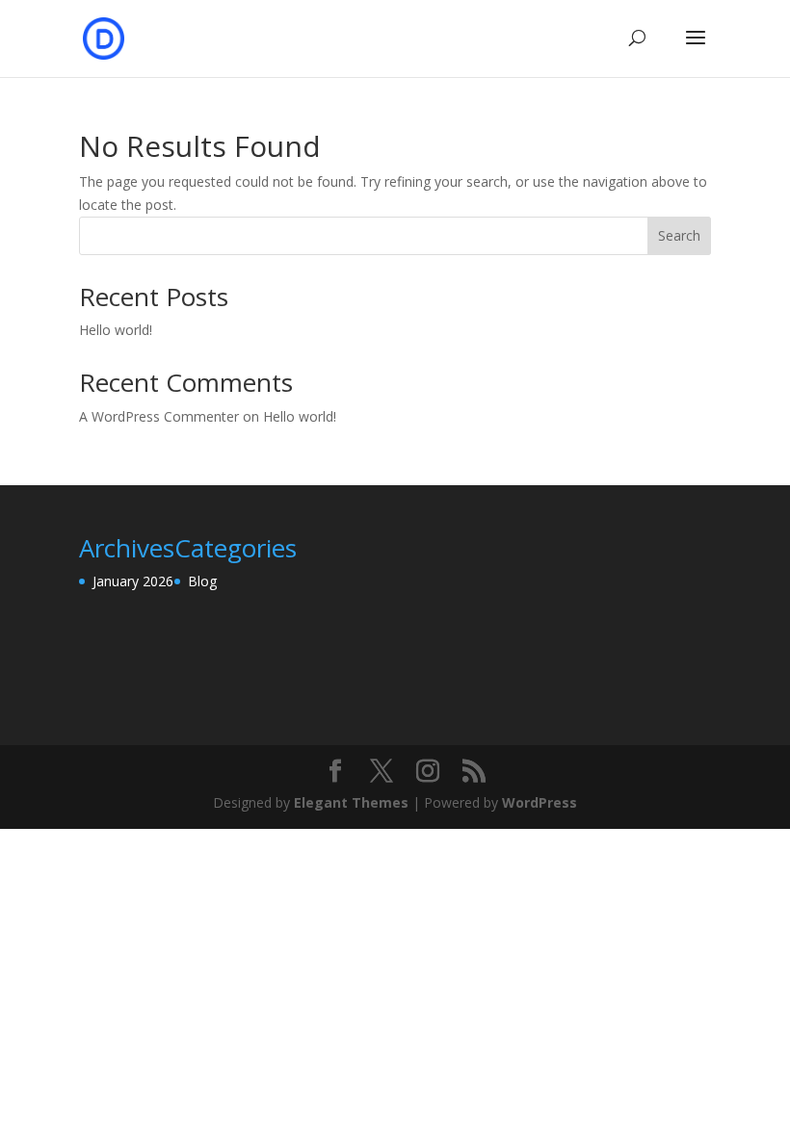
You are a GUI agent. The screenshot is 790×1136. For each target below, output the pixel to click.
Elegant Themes (351, 802)
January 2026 (132, 581)
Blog (202, 581)
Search (679, 235)
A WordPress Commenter (159, 416)
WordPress (539, 802)
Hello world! (115, 330)
